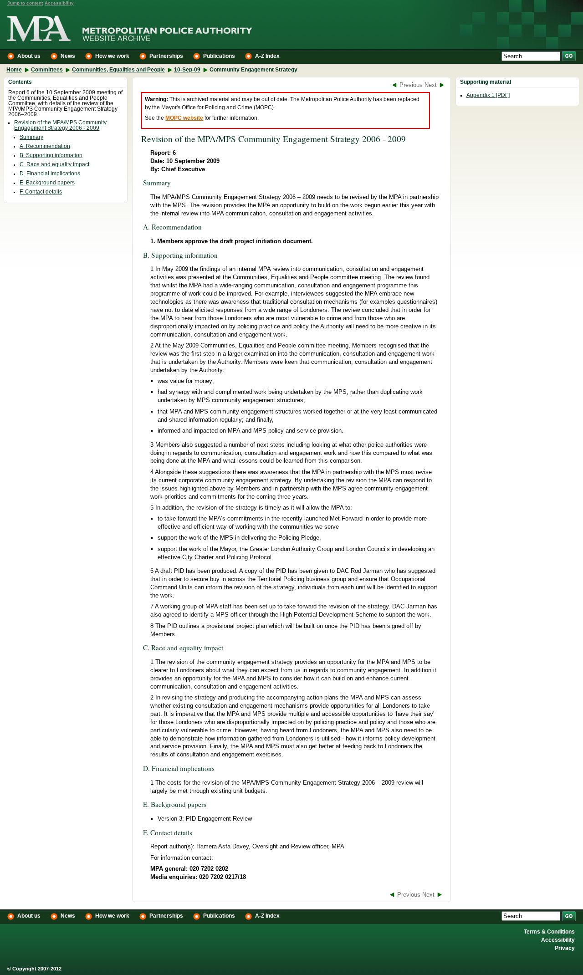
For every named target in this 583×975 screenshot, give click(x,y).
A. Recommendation (45, 146)
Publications (219, 56)
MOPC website (184, 118)
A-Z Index (267, 56)
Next (430, 85)
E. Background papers (47, 182)
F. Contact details (41, 191)
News (68, 56)
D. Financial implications (50, 173)
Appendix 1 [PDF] (488, 95)
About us (29, 56)
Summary (31, 137)
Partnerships (166, 56)
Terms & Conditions (549, 932)
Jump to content (25, 2)
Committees (47, 69)
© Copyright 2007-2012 (34, 968)
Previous (411, 85)
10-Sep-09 (187, 69)
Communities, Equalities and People (118, 69)
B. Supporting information (51, 155)
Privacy (565, 948)
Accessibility (59, 2)
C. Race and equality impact (54, 164)
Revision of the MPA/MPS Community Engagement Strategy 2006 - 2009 (60, 125)
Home (14, 69)
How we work (112, 56)
